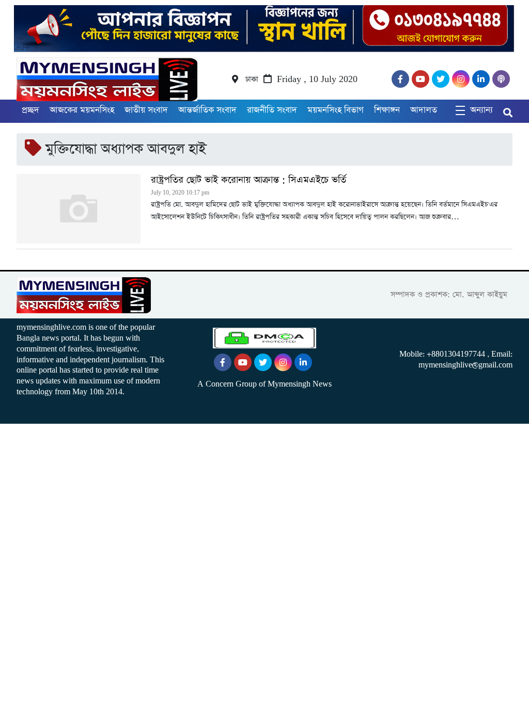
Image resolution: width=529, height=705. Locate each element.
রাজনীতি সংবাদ (272, 110)
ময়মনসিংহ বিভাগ (335, 110)
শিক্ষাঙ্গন (387, 110)
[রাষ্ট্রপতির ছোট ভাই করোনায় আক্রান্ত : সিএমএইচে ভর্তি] (79, 209)
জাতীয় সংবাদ (146, 110)
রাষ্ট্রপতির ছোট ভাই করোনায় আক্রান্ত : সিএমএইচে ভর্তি (248, 180)
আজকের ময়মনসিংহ (82, 110)
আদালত (423, 110)
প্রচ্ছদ (30, 110)
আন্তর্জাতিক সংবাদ (207, 110)
